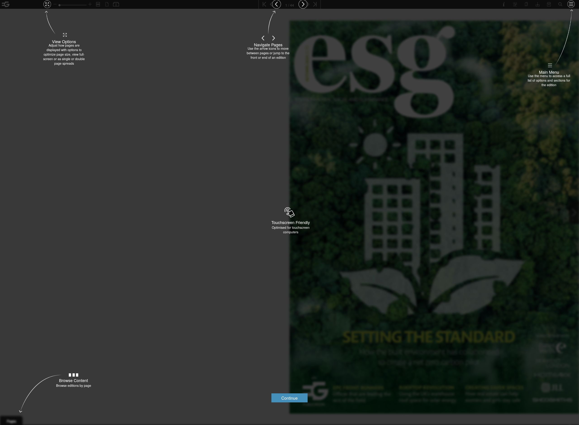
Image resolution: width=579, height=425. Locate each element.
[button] (289, 397)
